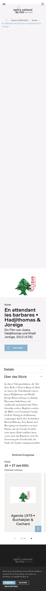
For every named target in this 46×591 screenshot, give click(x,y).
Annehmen (9, 583)
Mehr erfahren (11, 586)
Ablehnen (23, 583)
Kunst (34, 20)
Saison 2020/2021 (20, 20)
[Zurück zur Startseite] (23, 10)
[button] (4, 4)
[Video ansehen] (38, 529)
